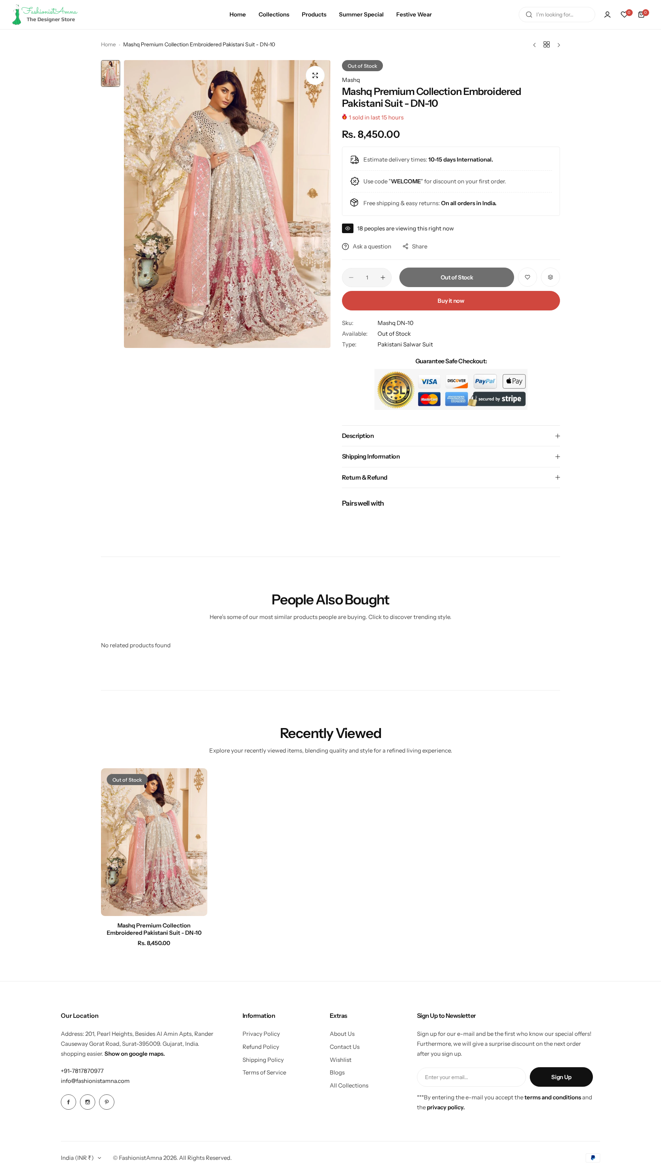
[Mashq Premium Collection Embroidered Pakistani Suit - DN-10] (154, 842)
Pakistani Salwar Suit (405, 344)
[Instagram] (87, 1102)
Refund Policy (261, 1046)
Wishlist (341, 1059)
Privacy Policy (261, 1033)
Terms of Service (264, 1072)
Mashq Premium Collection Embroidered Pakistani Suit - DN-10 (154, 929)
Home (108, 44)
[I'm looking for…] (529, 14)
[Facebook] (68, 1102)
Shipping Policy (263, 1059)
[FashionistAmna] (45, 14)
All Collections (349, 1085)
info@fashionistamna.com (95, 1080)
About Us (342, 1033)
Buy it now (451, 300)
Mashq (351, 79)
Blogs (337, 1072)
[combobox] (557, 14)
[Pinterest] (106, 1102)
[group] (227, 204)
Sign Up (561, 1077)
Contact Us (345, 1046)
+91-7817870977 (82, 1070)
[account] (607, 14)
